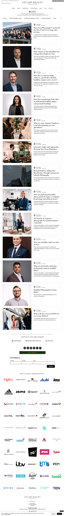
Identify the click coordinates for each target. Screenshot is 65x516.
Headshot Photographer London (31, 18)
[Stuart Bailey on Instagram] (53, 1)
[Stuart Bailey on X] (61, 1)
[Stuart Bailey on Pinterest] (63, 1)
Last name (23, 360)
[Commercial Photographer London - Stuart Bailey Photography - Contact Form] (46, 341)
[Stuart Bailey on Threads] (59, 1)
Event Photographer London (15, 18)
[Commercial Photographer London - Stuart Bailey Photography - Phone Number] (12, 341)
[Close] (63, 514)
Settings (53, 513)
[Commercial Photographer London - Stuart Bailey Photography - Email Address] (26, 341)
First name (12, 360)
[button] (60, 18)
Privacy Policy (32, 503)
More (55, 18)
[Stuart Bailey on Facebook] (57, 1)
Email (34, 360)
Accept (59, 513)
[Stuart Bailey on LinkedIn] (55, 1)
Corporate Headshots (46, 18)
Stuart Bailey (32, 13)
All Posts (5, 18)
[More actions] (60, 25)
